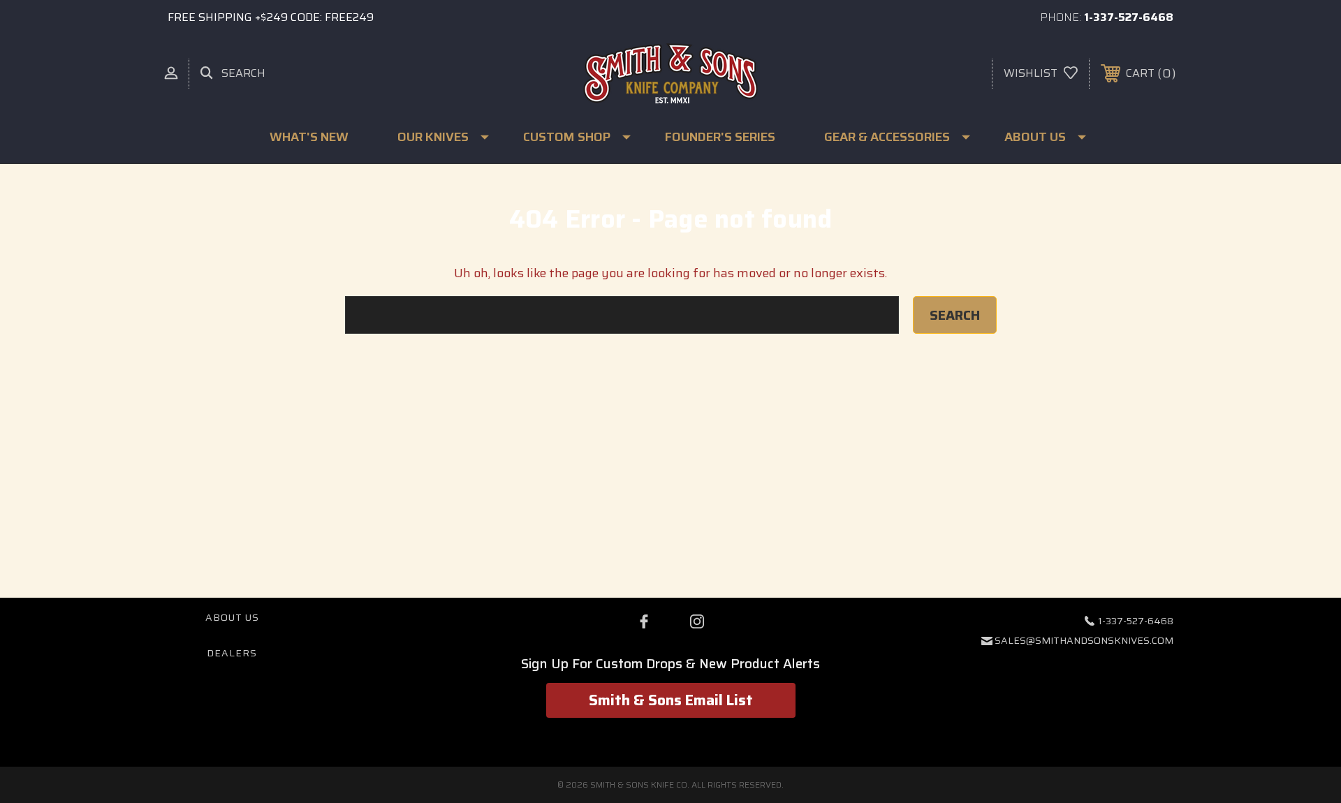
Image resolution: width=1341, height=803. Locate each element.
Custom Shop (566, 137)
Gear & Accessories (887, 137)
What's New (309, 137)
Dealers (232, 653)
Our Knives (433, 137)
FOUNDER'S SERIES (720, 137)
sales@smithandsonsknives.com (1084, 640)
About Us (1035, 137)
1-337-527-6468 (1128, 17)
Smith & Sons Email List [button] (671, 700)
